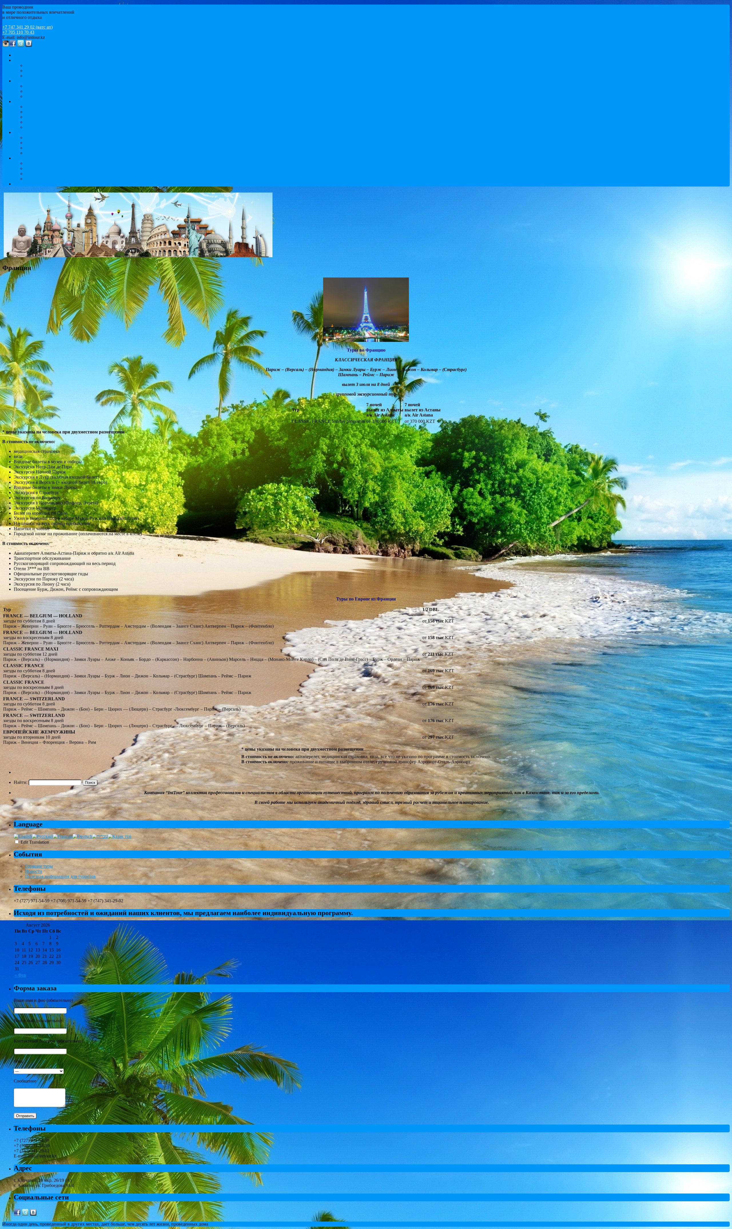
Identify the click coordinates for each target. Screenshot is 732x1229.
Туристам (23, 158)
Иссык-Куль (37, 96)
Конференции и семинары (51, 65)
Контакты (23, 183)
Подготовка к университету (52, 111)
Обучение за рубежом (35, 101)
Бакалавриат (37, 116)
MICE (19, 60)
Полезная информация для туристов (60, 876)
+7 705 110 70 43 (18, 32)
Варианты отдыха (31, 80)
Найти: (20, 782)
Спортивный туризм (45, 75)
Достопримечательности (49, 137)
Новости (33, 871)
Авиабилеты (37, 163)
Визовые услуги (41, 173)
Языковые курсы (41, 106)
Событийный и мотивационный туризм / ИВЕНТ (74, 70)
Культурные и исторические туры (58, 142)
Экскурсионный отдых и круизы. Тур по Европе (72, 86)
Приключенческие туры (48, 147)
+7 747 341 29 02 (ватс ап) (27, 27)
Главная (21, 55)
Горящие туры (39, 866)
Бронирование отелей (46, 168)
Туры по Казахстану (33, 132)
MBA (30, 127)
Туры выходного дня (45, 152)
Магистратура (39, 122)
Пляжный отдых (41, 91)
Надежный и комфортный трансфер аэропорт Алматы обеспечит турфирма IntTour (106, 178)
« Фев (20, 975)
